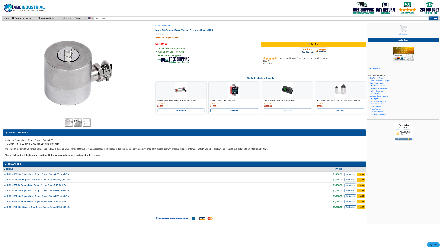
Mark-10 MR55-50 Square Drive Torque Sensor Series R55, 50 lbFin (35, 201)
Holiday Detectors (376, 91)
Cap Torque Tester (376, 78)
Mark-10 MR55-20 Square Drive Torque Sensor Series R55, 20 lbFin (35, 185)
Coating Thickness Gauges (380, 81)
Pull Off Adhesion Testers (379, 101)
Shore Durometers (376, 104)
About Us (30, 18)
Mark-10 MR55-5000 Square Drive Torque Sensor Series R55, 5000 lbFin (37, 207)
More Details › (350, 174)
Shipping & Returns (47, 18)
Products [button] (19, 18)
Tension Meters (375, 106)
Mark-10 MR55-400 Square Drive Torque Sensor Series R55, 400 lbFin (36, 196)
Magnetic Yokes (375, 93)
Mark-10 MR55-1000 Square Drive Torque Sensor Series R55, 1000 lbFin (37, 180)
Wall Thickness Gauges (378, 114)
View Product (181, 110)
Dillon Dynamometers (377, 86)
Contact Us (80, 18)
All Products (375, 68)
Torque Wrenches (376, 112)
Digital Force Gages (377, 83)
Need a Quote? (404, 40)
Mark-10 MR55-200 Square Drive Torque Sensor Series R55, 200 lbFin (36, 191)
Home (7, 18)
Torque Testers (167, 25)
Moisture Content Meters (379, 96)
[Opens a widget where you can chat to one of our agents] (433, 245)
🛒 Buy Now (313, 44)
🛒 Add (361, 174)
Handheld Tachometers (378, 88)
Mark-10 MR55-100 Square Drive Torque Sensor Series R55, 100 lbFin (36, 174)
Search (434, 18)
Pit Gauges (374, 99)
